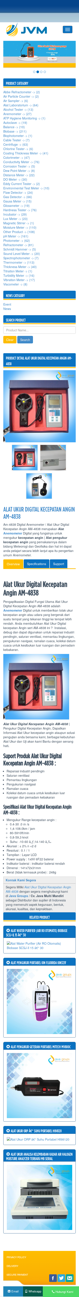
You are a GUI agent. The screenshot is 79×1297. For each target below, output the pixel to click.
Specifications (36, 564)
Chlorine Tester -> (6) (18, 149)
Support (58, 564)
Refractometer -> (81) (18, 245)
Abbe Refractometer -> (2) (21, 92)
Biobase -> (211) (15, 131)
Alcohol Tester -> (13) (18, 109)
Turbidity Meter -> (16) (18, 275)
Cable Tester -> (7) (16, 140)
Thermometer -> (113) (18, 262)
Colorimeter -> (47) (16, 157)
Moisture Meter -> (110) (19, 227)
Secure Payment (17, 1274)
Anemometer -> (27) (17, 114)
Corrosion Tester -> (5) (19, 166)
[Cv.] (29, 30)
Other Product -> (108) (19, 232)
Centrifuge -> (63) (15, 144)
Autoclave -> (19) (15, 122)
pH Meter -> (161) (15, 236)
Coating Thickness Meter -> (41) (25, 153)
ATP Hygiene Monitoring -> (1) (24, 118)
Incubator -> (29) (15, 214)
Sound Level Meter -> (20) (21, 253)
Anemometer (12, 533)
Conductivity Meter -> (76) (21, 162)
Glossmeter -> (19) (16, 205)
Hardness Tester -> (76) (20, 210)
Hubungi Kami (64, 1292)
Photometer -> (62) (16, 240)
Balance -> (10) (14, 127)
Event (7, 304)
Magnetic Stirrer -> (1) (18, 223)
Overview (13, 564)
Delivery (12, 1266)
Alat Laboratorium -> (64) (20, 105)
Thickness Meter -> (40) (20, 267)
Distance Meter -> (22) (19, 175)
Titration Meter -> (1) (17, 271)
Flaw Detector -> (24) (18, 192)
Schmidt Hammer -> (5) (19, 249)
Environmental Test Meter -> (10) (26, 188)
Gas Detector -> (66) (17, 197)
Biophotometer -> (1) (17, 135)
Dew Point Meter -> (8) (19, 170)
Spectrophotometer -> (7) (21, 258)
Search (25, 339)
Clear (10, 339)
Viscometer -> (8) (15, 284)
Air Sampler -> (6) (15, 101)
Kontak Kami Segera (21, 880)
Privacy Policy (16, 1257)
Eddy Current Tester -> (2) (21, 184)
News (7, 308)
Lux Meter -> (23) (15, 218)
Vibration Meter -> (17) (19, 280)
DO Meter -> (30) (15, 179)
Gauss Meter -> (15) (17, 201)
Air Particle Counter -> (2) (21, 96)
